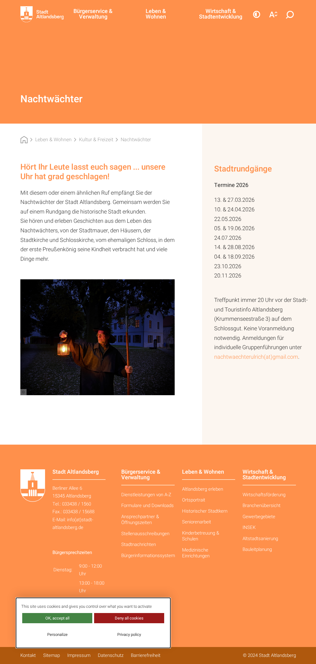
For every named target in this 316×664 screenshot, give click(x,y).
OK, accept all (57, 618)
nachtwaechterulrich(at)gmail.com (256, 357)
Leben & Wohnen (53, 139)
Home (24, 139)
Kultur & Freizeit (96, 139)
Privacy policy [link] (129, 634)
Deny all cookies (129, 618)
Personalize (57, 634)
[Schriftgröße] (273, 14)
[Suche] (290, 14)
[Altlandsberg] (36, 14)
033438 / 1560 (76, 504)
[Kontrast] (257, 14)
